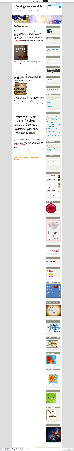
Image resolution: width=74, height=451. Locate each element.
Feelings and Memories (19, 13)
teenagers (33, 157)
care (55, 116)
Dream (49, 119)
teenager (31, 157)
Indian (56, 124)
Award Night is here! (50, 145)
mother (15, 157)
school (51, 132)
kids (59, 124)
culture (55, 118)
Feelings (38, 156)
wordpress (54, 135)
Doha (47, 119)
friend (54, 121)
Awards (21, 10)
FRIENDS (57, 121)
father (34, 156)
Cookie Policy (20, 449)
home (51, 124)
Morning (55, 128)
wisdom (36, 157)
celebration (57, 116)
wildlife (47, 135)
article (51, 115)
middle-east (48, 128)
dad (24, 156)
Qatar (57, 131)
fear (59, 119)
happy (47, 124)
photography (49, 131)
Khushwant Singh (50, 176)
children (22, 156)
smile (53, 132)
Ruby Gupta (49, 187)
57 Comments (17, 159)
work (57, 135)
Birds (60, 115)
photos (53, 131)
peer (21, 157)
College (53, 118)
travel (53, 134)
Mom (52, 128)
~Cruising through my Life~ (28, 6)
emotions (55, 119)
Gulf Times (55, 122)
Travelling (57, 134)
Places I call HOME (49, 103)
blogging (52, 116)
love (53, 126)
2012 (47, 115)
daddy (26, 156)
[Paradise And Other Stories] (59, 181)
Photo (59, 129)
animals (49, 115)
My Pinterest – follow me (50, 60)
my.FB (48, 62)
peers (23, 157)
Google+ (48, 59)
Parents (19, 157)
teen (28, 157)
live (51, 126)
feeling (36, 156)
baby (19, 156)
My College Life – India (50, 102)
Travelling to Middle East (35, 10)
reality (25, 157)
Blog (47, 116)
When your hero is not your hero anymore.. (26, 31)
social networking (58, 132)
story (47, 134)
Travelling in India (27, 10)
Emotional (31, 156)
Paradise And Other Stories (51, 179)
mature (42, 156)
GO (60, 6)
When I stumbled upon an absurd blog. (52, 146)
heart (49, 124)
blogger (49, 116)
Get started (45, 1)
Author (53, 115)
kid (40, 156)
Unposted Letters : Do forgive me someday (53, 148)
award (56, 115)
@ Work (48, 96)
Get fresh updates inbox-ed (52, 77)
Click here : (50, 81)
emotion (28, 156)
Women (50, 135)
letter (47, 126)
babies (17, 156)
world (59, 135)
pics (55, 131)
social (54, 132)
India (53, 124)
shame (27, 157)
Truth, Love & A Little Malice (51, 190)
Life (49, 126)
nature (47, 129)
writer (47, 136)
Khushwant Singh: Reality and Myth (52, 186)
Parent (17, 157)
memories (56, 126)
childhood (47, 118)
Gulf (52, 122)
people (56, 129)
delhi (59, 118)
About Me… (17, 10)
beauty (58, 115)
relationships (48, 132)
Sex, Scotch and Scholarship (51, 175)
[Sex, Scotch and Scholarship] (59, 177)
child (20, 156)
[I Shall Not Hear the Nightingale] (59, 185)
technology (49, 134)
